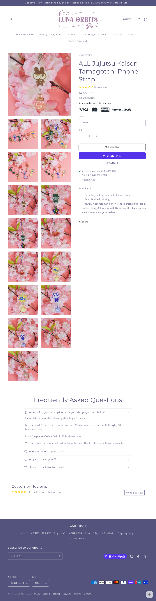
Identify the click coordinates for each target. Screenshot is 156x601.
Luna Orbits (19, 594)
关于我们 (34, 533)
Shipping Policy (125, 533)
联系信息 (87, 594)
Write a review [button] (134, 492)
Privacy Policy (92, 533)
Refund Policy (108, 533)
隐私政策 (56, 594)
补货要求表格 (75, 533)
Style (81, 117)
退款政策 (46, 594)
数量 (81, 130)
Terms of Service (78, 539)
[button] (11, 19)
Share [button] (85, 222)
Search (23, 533)
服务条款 (67, 594)
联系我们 (46, 533)
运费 (92, 98)
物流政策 (77, 594)
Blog (56, 533)
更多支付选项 (112, 163)
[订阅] (59, 556)
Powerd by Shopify (32, 594)
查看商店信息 (88, 180)
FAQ (63, 533)
